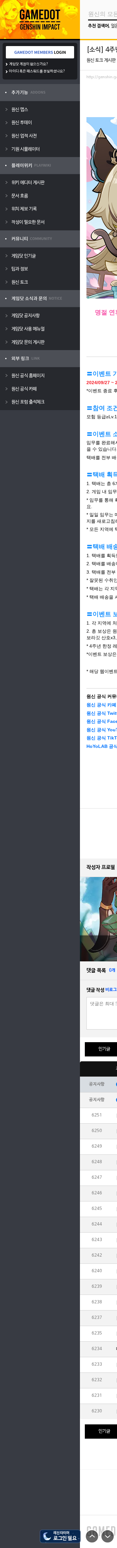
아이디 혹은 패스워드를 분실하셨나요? (37, 71)
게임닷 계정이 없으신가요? (28, 64)
